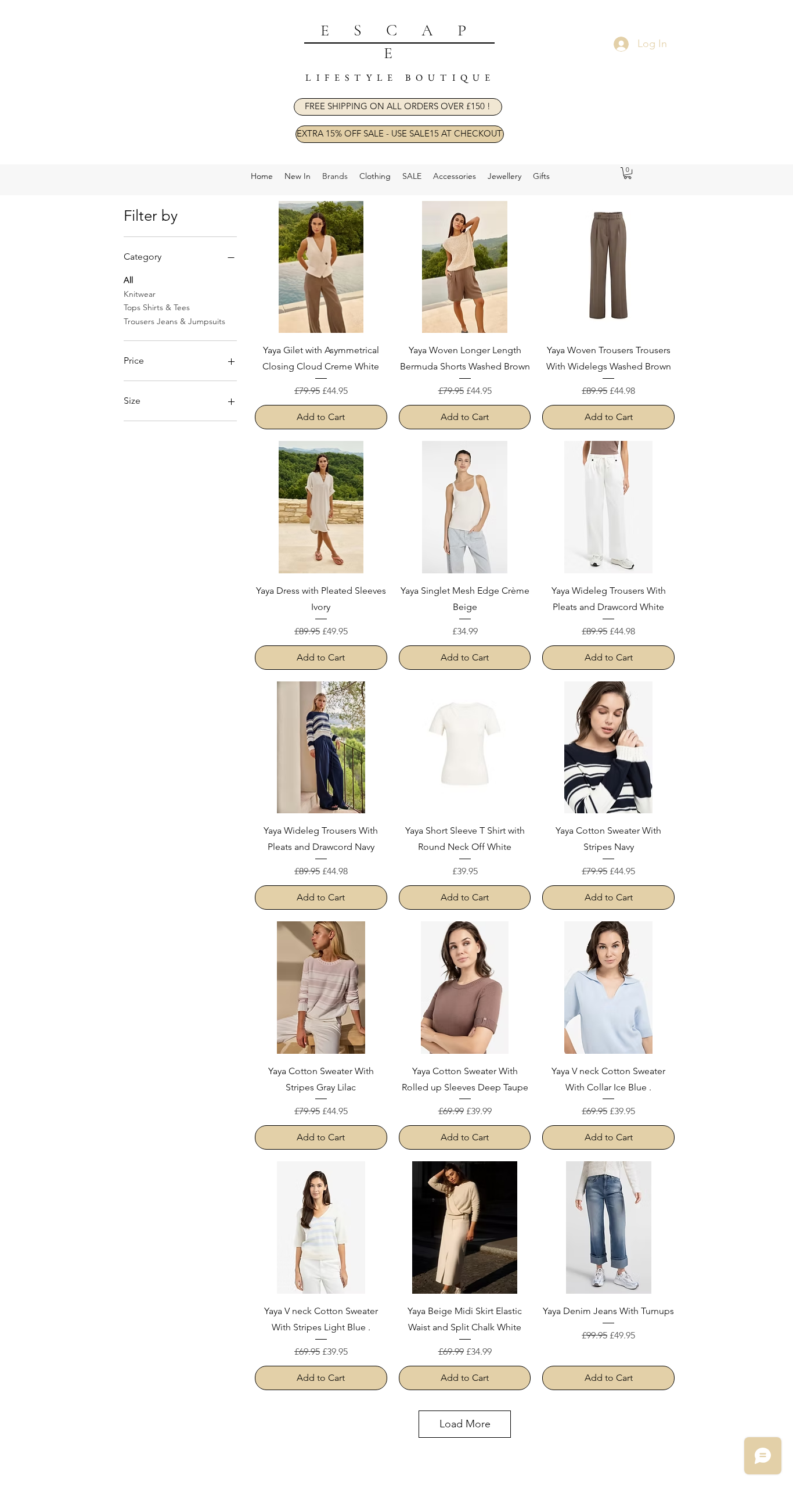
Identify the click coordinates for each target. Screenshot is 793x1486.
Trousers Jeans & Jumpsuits (174, 321)
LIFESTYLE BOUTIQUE (400, 77)
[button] (398, 107)
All (128, 280)
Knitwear (140, 294)
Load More (465, 1423)
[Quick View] (321, 267)
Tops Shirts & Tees (157, 307)
